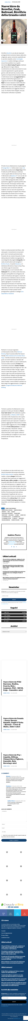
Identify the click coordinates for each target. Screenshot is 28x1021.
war (22, 520)
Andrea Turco (7, 2)
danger (13, 511)
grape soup (4, 515)
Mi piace (24, 612)
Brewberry (18, 264)
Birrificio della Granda (7, 474)
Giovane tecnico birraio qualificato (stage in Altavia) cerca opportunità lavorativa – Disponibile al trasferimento (13, 984)
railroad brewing (6, 520)
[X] (16, 546)
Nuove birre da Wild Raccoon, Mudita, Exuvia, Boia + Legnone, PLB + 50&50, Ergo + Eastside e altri (13, 686)
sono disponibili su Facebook (12, 292)
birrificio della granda (7, 510)
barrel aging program (11, 508)
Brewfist (9, 53)
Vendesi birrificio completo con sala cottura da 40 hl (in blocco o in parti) (12, 975)
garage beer (17, 513)
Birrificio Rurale (5, 264)
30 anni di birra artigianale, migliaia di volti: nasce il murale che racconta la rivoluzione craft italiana (14, 560)
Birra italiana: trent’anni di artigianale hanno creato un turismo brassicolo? (14, 578)
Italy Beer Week (11, 541)
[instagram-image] (7, 852)
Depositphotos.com (16, 1018)
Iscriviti (14, 599)
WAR (18, 415)
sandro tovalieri (15, 520)
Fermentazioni (11, 544)
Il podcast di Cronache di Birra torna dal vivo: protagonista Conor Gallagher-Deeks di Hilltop (14, 573)
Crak (23, 168)
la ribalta (14, 518)
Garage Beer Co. (7, 168)
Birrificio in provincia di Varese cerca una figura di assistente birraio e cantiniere (13, 979)
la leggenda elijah (6, 516)
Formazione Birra (12, 543)
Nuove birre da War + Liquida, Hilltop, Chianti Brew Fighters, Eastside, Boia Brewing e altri (13, 759)
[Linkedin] (14, 546)
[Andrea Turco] (2, 2)
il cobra (17, 515)
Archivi (14, 626)
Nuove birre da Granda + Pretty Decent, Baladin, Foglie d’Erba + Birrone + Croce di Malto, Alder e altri (13, 722)
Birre (3, 40)
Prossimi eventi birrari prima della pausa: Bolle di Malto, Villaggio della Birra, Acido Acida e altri (13, 567)
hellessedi (11, 515)
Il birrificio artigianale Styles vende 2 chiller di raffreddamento (12, 971)
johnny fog (22, 515)
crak (9, 511)
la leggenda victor (6, 518)
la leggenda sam (16, 516)
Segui (25, 615)
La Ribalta (13, 415)
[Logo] (12, 905)
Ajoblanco (13, 176)
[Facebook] (11, 546)
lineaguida (21, 518)
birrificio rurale (18, 510)
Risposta (8, 782)
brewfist (4, 511)
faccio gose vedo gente (7, 513)
